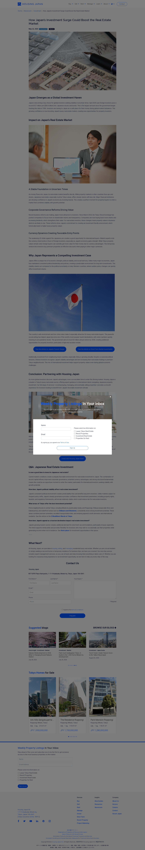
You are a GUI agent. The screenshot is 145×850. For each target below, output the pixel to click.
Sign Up (72, 448)
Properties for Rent (82, 438)
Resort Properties (82, 434)
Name (43, 425)
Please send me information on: (85, 428)
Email (43, 434)
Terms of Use (64, 442)
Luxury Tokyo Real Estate (84, 431)
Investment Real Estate (84, 436)
